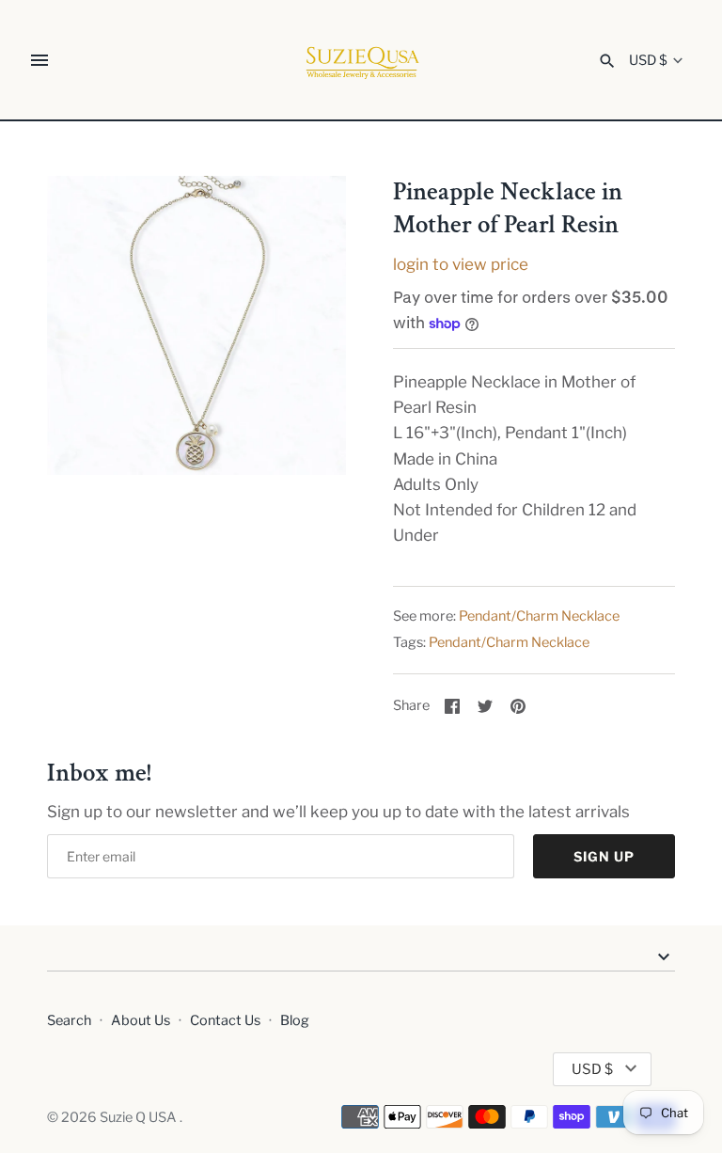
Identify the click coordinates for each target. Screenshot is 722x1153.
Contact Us (225, 1020)
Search (69, 1020)
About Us (140, 1020)
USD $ (648, 61)
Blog (294, 1020)
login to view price (460, 264)
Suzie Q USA (140, 1117)
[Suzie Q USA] (361, 60)
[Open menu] (39, 60)
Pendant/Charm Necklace (539, 616)
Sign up (604, 856)
